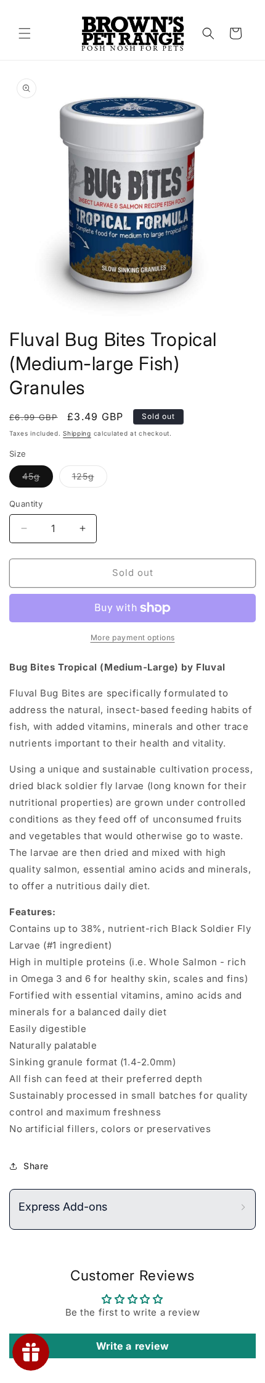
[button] (24, 33)
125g (89, 479)
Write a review (132, 1346)
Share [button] (36, 1166)
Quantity (26, 504)
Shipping (77, 433)
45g (37, 479)
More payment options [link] (133, 637)
